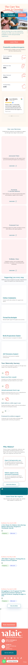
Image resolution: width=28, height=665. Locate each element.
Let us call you (9, 653)
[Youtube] (11, 658)
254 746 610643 (9, 641)
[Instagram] (8, 658)
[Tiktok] (21, 658)
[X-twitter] (18, 658)
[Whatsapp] (4, 661)
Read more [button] (8, 111)
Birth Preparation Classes (12, 336)
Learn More (14, 42)
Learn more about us (11, 484)
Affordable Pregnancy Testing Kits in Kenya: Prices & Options (13, 559)
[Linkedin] (14, 658)
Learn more (12, 165)
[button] (3, 15)
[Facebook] (5, 658)
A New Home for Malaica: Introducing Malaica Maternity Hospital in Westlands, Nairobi (13, 526)
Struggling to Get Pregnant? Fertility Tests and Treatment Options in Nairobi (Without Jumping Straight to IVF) (13, 593)
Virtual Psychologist (10, 317)
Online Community (9, 298)
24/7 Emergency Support (10, 354)
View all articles (14, 605)
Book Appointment (22, 15)
